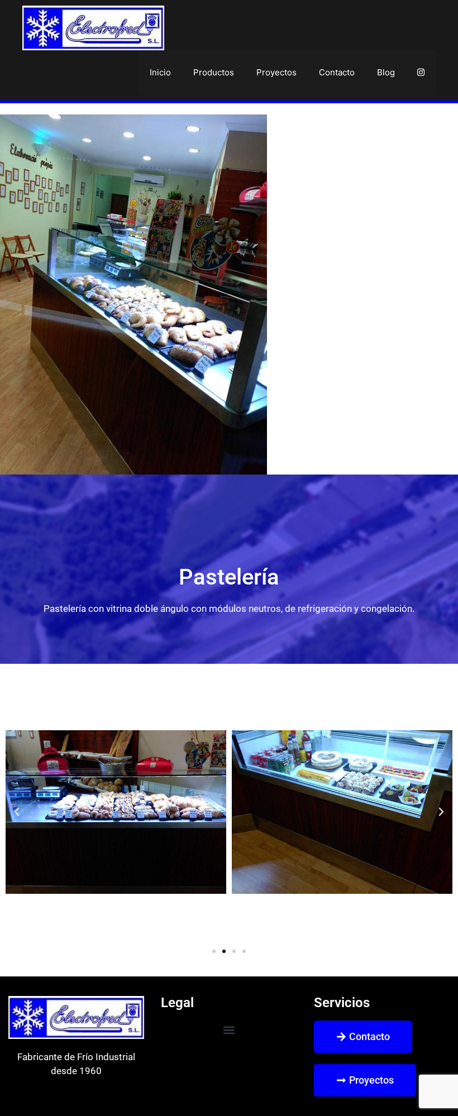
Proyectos (276, 72)
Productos (213, 72)
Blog (386, 72)
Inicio (160, 72)
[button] (16, 811)
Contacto (337, 72)
